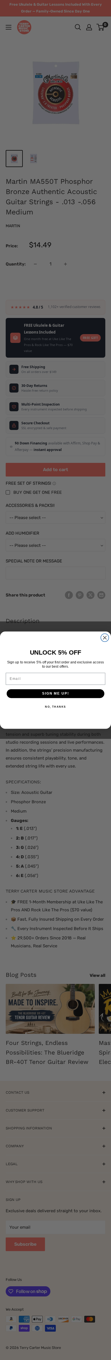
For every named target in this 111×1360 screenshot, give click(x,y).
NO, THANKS (55, 706)
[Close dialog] (105, 638)
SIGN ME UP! (55, 693)
